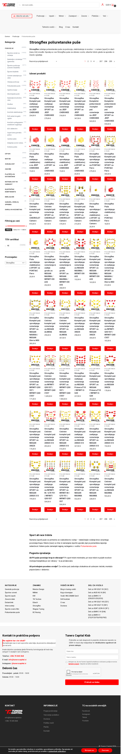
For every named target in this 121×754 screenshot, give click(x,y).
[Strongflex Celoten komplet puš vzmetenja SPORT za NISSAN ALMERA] (65, 305)
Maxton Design (38, 589)
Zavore (8, 169)
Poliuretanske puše (89, 546)
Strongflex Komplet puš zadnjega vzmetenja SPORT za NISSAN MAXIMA (79, 487)
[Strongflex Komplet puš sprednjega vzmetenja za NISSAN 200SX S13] (110, 416)
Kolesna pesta (12, 147)
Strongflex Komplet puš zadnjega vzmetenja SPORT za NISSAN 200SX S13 (94, 437)
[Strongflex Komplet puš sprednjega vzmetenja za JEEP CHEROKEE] (65, 85)
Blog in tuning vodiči (68, 589)
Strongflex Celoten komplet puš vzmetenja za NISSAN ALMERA (49, 325)
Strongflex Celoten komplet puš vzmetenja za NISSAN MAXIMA (109, 486)
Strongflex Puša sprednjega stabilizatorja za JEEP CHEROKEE (64, 161)
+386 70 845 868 (17, 656)
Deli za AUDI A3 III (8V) (97, 592)
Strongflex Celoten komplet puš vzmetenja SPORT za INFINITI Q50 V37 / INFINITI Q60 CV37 (64, 384)
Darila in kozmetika (13, 209)
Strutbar (10, 104)
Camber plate (11, 139)
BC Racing (37, 612)
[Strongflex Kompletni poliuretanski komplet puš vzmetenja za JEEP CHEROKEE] (95, 85)
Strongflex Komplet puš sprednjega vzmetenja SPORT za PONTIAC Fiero (109, 162)
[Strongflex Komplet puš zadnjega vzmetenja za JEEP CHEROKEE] (35, 85)
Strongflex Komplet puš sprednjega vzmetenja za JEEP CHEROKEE (64, 105)
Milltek (35, 592)
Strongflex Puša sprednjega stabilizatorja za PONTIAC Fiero (109, 212)
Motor (8, 159)
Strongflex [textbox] (15, 263)
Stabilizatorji (11, 108)
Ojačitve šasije (12, 90)
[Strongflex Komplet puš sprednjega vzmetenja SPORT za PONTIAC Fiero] (110, 141)
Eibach (35, 602)
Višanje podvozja (13, 82)
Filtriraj (8, 230)
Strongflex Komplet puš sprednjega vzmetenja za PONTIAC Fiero (94, 161)
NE (8, 246)
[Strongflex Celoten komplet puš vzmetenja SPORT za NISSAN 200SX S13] (65, 416)
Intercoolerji (9, 606)
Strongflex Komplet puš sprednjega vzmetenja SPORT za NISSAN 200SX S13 (34, 487)
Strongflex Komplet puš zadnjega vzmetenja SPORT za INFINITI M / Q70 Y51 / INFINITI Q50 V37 (64, 490)
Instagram (86, 714)
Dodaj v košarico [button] (35, 129)
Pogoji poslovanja (50, 711)
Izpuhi (8, 154)
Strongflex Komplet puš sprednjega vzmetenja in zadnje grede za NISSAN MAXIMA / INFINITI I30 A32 (50, 269)
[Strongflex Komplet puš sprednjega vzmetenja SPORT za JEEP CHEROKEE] (80, 85)
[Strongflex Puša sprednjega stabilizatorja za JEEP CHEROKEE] (65, 141)
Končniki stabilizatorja (14, 112)
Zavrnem (105, 750)
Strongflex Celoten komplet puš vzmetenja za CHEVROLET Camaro (34, 212)
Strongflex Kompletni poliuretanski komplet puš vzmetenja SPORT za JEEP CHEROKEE (110, 109)
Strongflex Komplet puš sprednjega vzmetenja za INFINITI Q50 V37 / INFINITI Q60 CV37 (109, 328)
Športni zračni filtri (12, 609)
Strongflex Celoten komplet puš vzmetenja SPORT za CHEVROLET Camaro (49, 212)
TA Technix (37, 599)
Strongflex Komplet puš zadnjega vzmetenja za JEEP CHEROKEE (34, 105)
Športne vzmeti (11, 592)
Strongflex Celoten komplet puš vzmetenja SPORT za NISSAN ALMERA (64, 326)
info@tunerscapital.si (17, 660)
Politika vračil (49, 723)
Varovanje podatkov (51, 715)
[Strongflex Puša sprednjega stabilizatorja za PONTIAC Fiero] (110, 191)
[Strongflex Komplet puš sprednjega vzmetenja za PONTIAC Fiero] (95, 141)
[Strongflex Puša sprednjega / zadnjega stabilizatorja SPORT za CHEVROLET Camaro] (95, 191)
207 (100, 61)
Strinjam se (89, 750)
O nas (62, 602)
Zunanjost (10, 164)
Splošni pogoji (73, 664)
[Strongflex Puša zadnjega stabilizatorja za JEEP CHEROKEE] (35, 141)
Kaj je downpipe (66, 592)
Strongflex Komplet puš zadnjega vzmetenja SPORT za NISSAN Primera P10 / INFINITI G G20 (95, 384)
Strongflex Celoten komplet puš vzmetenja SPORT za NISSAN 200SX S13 (64, 437)
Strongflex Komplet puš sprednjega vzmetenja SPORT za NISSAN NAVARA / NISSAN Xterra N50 (34, 329)
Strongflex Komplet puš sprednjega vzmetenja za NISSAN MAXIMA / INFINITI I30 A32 (79, 266)
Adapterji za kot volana (15, 143)
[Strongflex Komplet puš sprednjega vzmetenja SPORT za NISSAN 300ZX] (95, 305)
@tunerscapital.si (19, 663)
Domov (7, 36)
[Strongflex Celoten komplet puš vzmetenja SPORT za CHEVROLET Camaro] (50, 191)
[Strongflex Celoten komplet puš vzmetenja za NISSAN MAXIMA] (110, 466)
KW (34, 596)
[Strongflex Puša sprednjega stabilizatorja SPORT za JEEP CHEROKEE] (80, 141)
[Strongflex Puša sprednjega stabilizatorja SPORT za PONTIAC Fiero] (35, 244)
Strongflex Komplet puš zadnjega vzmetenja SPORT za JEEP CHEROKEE (49, 106)
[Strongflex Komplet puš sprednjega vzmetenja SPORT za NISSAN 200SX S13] (35, 466)
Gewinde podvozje (12, 589)
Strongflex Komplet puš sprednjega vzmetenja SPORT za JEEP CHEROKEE (79, 106)
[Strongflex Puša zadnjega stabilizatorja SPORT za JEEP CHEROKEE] (50, 141)
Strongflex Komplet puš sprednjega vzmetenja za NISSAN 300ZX (79, 325)
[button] (111, 4)
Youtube (85, 721)
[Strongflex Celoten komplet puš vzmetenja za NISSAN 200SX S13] (50, 416)
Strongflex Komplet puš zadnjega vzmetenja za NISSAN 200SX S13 (79, 436)
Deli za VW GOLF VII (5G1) (98, 589)
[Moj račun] (102, 5)
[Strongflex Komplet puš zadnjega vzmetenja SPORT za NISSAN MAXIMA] (80, 466)
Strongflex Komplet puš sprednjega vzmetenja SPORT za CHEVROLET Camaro (79, 212)
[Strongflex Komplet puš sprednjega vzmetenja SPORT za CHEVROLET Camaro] (80, 191)
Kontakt (47, 731)
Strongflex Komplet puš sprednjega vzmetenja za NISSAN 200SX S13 (109, 436)
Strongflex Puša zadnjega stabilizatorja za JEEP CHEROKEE (34, 161)
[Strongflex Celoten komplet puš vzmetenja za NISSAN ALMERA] (50, 305)
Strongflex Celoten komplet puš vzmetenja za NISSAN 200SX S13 (49, 436)
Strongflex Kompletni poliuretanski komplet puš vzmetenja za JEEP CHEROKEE (95, 108)
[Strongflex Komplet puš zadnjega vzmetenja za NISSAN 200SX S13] (80, 416)
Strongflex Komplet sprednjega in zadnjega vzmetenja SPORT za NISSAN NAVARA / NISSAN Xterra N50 (109, 269)
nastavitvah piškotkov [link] (57, 751)
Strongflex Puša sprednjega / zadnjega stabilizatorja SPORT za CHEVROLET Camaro (95, 214)
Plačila (46, 727)
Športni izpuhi (10, 596)
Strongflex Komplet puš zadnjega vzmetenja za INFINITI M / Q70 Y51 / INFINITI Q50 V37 (49, 489)
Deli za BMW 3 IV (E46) (97, 612)
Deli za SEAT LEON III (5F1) (98, 608)
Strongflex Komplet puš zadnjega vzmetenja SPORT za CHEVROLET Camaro (64, 212)
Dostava (63, 606)
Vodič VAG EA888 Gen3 (69, 596)
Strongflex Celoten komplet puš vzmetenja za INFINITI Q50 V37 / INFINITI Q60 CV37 (49, 383)
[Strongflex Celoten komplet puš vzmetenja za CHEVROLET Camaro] (35, 191)
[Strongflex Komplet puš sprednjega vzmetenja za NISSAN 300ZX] (80, 305)
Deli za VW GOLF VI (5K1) (98, 605)
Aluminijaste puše (13, 94)
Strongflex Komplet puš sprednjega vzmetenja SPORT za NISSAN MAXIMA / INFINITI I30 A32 (94, 267)
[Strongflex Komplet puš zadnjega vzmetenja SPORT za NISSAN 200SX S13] (95, 416)
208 (105, 61)
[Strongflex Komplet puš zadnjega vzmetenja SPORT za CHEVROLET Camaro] (65, 191)
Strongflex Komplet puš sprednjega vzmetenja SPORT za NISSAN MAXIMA (94, 487)
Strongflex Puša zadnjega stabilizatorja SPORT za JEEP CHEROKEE (49, 162)
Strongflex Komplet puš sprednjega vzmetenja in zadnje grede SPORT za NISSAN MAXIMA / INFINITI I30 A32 (65, 270)
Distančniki (9, 602)
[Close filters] (27, 41)
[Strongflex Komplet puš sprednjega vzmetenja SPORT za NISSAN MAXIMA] (95, 466)
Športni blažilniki (13, 72)
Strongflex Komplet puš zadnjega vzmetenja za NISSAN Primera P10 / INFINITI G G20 (80, 383)
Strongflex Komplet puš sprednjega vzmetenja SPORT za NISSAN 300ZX (94, 326)
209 (110, 61)
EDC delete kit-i (12, 129)
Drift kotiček (65, 599)
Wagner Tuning (38, 609)
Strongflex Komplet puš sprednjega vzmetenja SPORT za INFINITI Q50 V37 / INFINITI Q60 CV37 (34, 384)
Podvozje (16, 36)
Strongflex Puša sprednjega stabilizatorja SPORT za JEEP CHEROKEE (79, 162)
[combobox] (15, 262)
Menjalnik (9, 197)
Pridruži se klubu (91, 682)
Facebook (86, 711)
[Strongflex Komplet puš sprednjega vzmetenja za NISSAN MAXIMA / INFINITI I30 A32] (80, 244)
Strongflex (37, 606)
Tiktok (84, 717)
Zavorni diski (10, 599)
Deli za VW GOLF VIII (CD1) (98, 602)
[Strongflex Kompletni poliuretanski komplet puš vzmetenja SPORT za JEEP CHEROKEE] (110, 85)
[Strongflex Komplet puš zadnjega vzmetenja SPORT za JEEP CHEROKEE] (50, 85)
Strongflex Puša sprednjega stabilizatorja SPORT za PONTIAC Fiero (34, 265)
